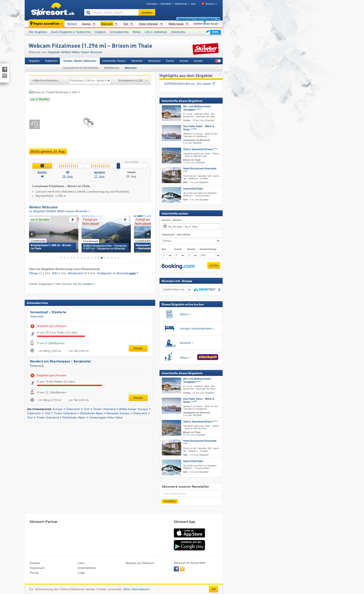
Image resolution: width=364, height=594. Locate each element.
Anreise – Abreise (171, 220)
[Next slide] (148, 234)
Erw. (164, 249)
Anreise (183, 60)
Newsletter (166, 4)
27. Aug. (99, 176)
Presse (34, 572)
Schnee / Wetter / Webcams (79, 60)
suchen (213, 265)
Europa (57, 409)
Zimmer (191, 249)
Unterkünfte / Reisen (114, 60)
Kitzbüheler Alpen (91, 413)
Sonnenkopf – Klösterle (48, 312)
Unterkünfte (178, 32)
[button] (178, 266)
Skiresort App (184, 522)
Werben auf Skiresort (140, 563)
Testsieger (151, 4)
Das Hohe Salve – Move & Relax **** (198, 128)
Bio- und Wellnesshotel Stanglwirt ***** (197, 108)
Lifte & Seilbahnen (156, 32)
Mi (68, 172)
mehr (132, 273)
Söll (54, 273)
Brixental (112, 413)
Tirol (86, 409)
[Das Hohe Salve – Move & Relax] (171, 133)
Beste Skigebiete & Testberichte (71, 32)
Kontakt (198, 60)
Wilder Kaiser (128, 409)
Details (138, 348)
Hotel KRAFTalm (193, 188)
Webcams (131, 67)
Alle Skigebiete (38, 32)
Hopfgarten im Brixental (112, 273)
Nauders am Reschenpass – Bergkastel (60, 361)
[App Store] (189, 538)
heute (131, 172)
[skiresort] (52, 10)
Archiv (42, 172)
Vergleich (100, 32)
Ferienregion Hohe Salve (106, 417)
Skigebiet (34, 60)
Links (81, 563)
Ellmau (33, 273)
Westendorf (75, 273)
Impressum (37, 568)
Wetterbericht (111, 67)
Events (170, 60)
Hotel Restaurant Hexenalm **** (200, 170)
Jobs (193, 4)
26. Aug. (67, 176)
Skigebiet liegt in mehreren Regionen (196, 19)
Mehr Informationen (136, 589)
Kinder (178, 249)
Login (81, 572)
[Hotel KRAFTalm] (171, 195)
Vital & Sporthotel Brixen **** (200, 149)
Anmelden (170, 501)
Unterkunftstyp (208, 249)
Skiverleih (137, 60)
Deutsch (209, 4)
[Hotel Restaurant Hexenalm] (171, 175)
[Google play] (189, 549)
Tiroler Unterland (104, 409)
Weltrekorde (181, 4)
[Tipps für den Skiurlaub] (213, 32)
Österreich (37, 316)
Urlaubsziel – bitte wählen (176, 234)
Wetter (137, 32)
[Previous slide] (32, 234)
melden (88, 284)
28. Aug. (131, 176)
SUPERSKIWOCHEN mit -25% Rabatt (187, 83)
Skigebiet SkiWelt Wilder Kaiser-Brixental (75, 52)
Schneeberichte (119, 32)
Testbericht (51, 60)
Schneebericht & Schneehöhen (81, 67)
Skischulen (154, 60)
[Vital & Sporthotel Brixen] (171, 155)
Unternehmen (87, 568)
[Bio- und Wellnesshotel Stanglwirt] (171, 113)
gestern (99, 172)
